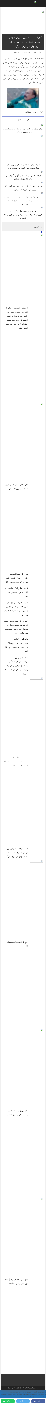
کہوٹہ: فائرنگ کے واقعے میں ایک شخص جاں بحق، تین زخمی (16, 592)
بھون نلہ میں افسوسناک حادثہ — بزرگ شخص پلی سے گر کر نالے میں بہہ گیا (17, 578)
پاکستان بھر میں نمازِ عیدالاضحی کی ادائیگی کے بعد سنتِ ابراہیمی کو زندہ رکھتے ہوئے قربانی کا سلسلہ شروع (16, 665)
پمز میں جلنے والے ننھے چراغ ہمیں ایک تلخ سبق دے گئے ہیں (16, 761)
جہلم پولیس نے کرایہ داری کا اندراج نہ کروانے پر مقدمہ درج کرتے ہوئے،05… (23, 200)
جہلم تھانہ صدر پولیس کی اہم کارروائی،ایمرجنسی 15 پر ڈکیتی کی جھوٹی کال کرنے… (23, 214)
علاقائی (28, 112)
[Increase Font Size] (7, 52)
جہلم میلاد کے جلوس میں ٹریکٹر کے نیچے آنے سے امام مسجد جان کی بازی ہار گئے (16, 852)
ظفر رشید (37, 52)
